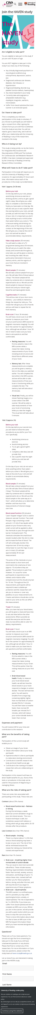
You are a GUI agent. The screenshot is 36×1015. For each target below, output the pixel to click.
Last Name (6, 984)
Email (4, 963)
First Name (7, 974)
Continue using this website (12, 1011)
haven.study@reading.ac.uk (22, 953)
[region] (18, 32)
